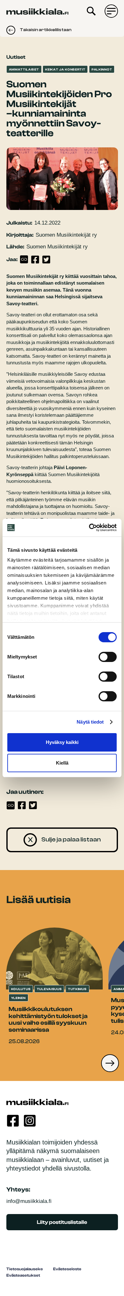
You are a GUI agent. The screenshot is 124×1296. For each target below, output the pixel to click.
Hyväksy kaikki (62, 742)
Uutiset (15, 57)
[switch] (108, 657)
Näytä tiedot (90, 722)
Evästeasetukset (23, 1275)
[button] (110, 1063)
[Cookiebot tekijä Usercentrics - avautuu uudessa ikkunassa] (89, 527)
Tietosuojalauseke (24, 1269)
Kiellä (62, 763)
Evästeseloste (67, 1269)
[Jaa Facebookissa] (35, 259)
